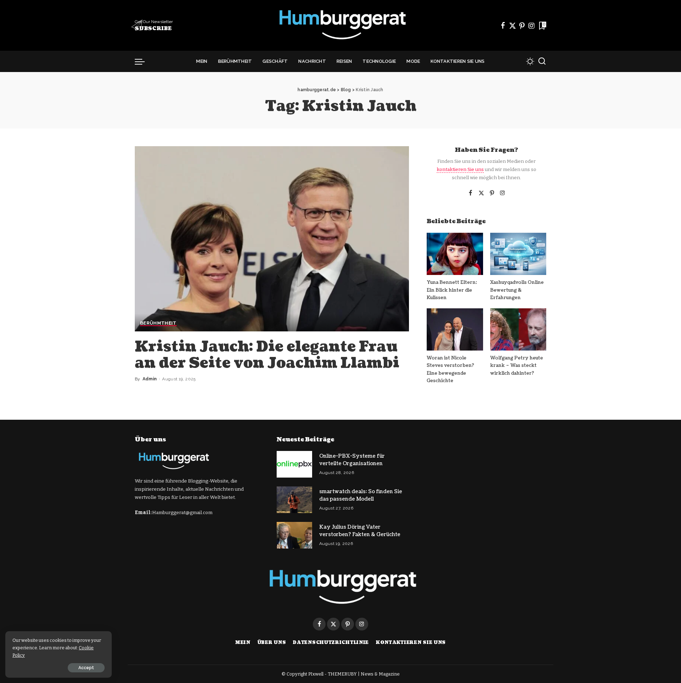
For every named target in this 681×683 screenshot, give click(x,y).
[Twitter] (512, 25)
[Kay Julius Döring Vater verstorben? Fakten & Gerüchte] (294, 535)
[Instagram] (531, 25)
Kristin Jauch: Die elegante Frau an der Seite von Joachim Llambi (267, 355)
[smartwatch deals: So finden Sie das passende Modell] (294, 499)
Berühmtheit (158, 323)
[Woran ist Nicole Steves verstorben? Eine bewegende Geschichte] (455, 329)
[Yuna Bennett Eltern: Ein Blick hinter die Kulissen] (455, 254)
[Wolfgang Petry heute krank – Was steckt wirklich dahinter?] (518, 329)
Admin (150, 378)
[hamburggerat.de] (340, 25)
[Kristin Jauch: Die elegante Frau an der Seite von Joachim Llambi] (272, 238)
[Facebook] (502, 25)
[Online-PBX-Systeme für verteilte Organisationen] (294, 464)
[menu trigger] (143, 61)
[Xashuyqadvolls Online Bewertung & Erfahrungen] (518, 254)
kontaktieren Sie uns (460, 169)
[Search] (542, 61)
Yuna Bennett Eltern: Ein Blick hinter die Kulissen (452, 290)
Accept (86, 667)
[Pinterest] (522, 25)
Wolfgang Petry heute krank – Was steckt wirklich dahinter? (516, 365)
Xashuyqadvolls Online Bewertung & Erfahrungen (517, 290)
